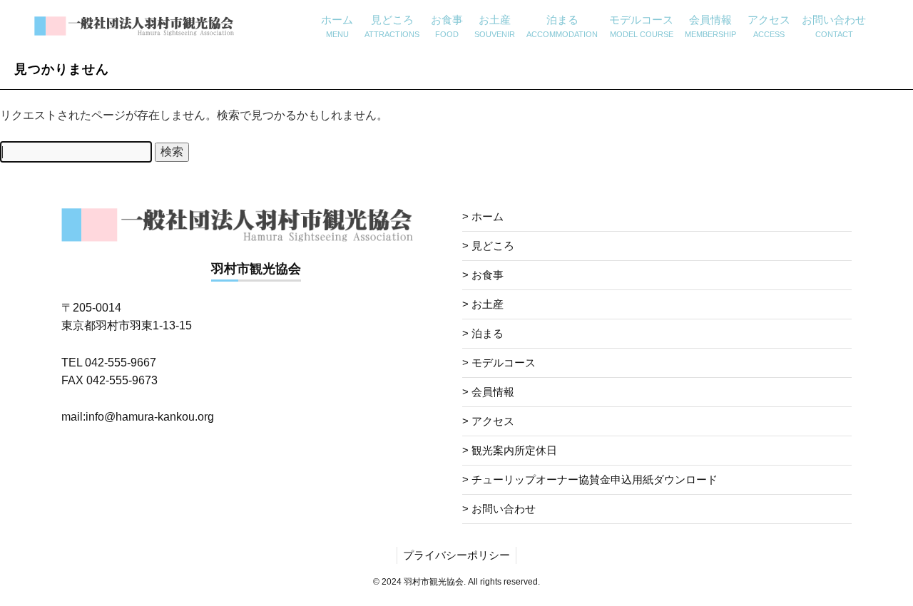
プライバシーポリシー (456, 555)
